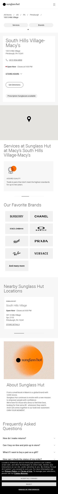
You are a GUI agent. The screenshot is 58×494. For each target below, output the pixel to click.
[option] (16, 25)
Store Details (13, 324)
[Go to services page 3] (32, 196)
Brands (41, 25)
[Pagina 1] (28, 29)
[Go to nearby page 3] (39, 333)
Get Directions (14, 84)
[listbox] (29, 25)
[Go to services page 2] (25, 196)
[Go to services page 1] (18, 196)
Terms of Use (26, 471)
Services (16, 25)
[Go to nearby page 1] (19, 333)
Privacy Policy (11, 471)
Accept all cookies (29, 478)
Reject (29, 484)
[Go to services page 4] (40, 196)
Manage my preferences (29, 489)
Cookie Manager (21, 473)
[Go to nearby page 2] (29, 333)
